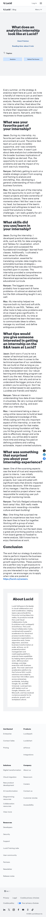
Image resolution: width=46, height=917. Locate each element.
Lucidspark (27, 734)
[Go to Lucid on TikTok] (32, 910)
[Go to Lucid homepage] (10, 3)
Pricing (6, 748)
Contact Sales (9, 741)
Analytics (13, 59)
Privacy (6, 898)
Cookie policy (8, 903)
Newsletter (7, 869)
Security (6, 834)
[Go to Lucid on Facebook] (18, 910)
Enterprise (7, 734)
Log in (34, 3)
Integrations (28, 755)
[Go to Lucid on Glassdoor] (28, 910)
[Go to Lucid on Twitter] (9, 910)
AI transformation (10, 791)
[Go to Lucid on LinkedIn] (4, 910)
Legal (15, 898)
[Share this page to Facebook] (44, 458)
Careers (26, 784)
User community (10, 855)
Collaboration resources (8, 805)
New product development (8, 784)
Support (6, 841)
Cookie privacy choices (29, 898)
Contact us (27, 791)
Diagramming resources (8, 798)
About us (27, 770)
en (8, 891)
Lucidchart (27, 741)
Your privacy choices (30, 903)
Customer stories (30, 798)
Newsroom (27, 777)
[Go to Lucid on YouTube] (23, 910)
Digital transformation (12, 770)
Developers (7, 827)
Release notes (8, 876)
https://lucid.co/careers (15, 579)
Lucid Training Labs (11, 848)
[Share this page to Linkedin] (44, 454)
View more (7, 812)
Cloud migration (9, 777)
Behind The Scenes (33, 59)
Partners (6, 862)
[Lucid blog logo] (10, 9)
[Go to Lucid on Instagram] (14, 910)
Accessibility (28, 805)
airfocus (26, 748)
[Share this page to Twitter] (44, 450)
